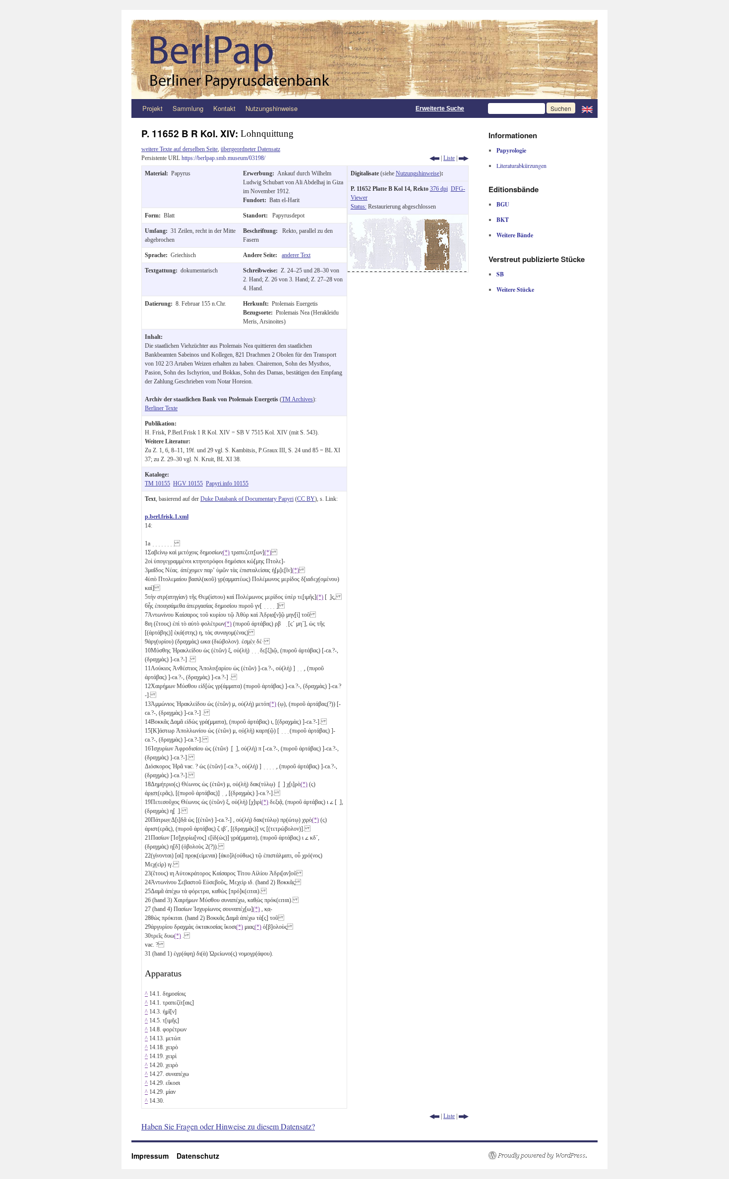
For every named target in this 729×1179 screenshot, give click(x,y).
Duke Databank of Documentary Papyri (247, 498)
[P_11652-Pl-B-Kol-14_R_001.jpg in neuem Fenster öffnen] (407, 218)
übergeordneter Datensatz (250, 149)
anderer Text (296, 255)
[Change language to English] (587, 108)
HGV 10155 (188, 483)
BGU (502, 204)
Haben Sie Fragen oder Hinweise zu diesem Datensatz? (228, 1126)
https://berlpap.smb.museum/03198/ (223, 158)
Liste (449, 158)
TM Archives (297, 399)
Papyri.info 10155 (227, 483)
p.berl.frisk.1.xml (166, 516)
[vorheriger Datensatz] (434, 158)
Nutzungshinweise (271, 108)
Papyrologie (511, 150)
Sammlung (188, 108)
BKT (502, 219)
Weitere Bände (514, 235)
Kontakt (224, 108)
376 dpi (439, 188)
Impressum (154, 1156)
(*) (226, 552)
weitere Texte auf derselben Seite (179, 149)
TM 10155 (157, 483)
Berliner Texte (161, 408)
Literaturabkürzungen (521, 165)
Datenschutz (198, 1156)
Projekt (152, 108)
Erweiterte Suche (440, 108)
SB (500, 274)
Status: (358, 206)
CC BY (306, 498)
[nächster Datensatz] (464, 158)
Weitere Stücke (515, 289)
